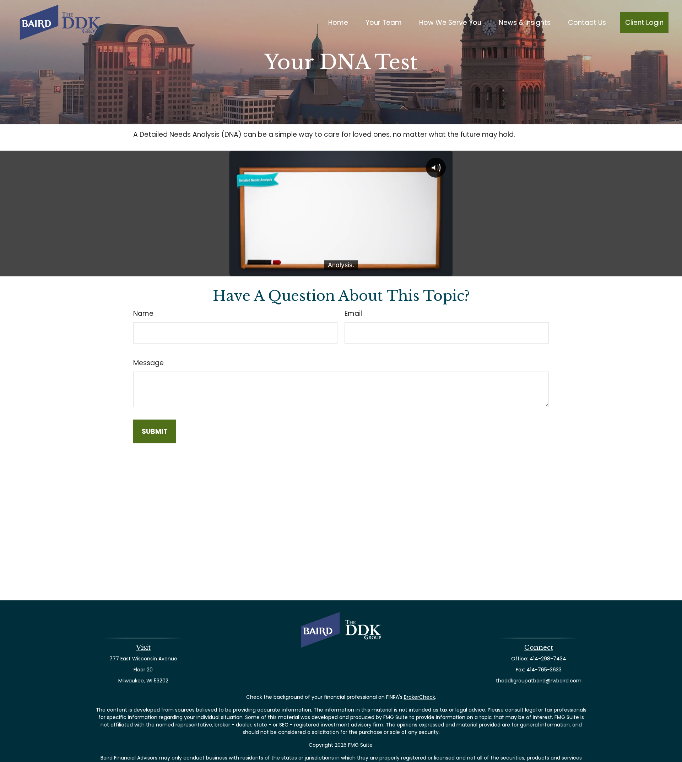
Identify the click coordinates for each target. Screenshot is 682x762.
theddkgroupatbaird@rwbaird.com (538, 680)
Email (353, 313)
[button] (338, 22)
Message (148, 363)
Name (143, 313)
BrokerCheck (419, 697)
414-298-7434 (548, 658)
